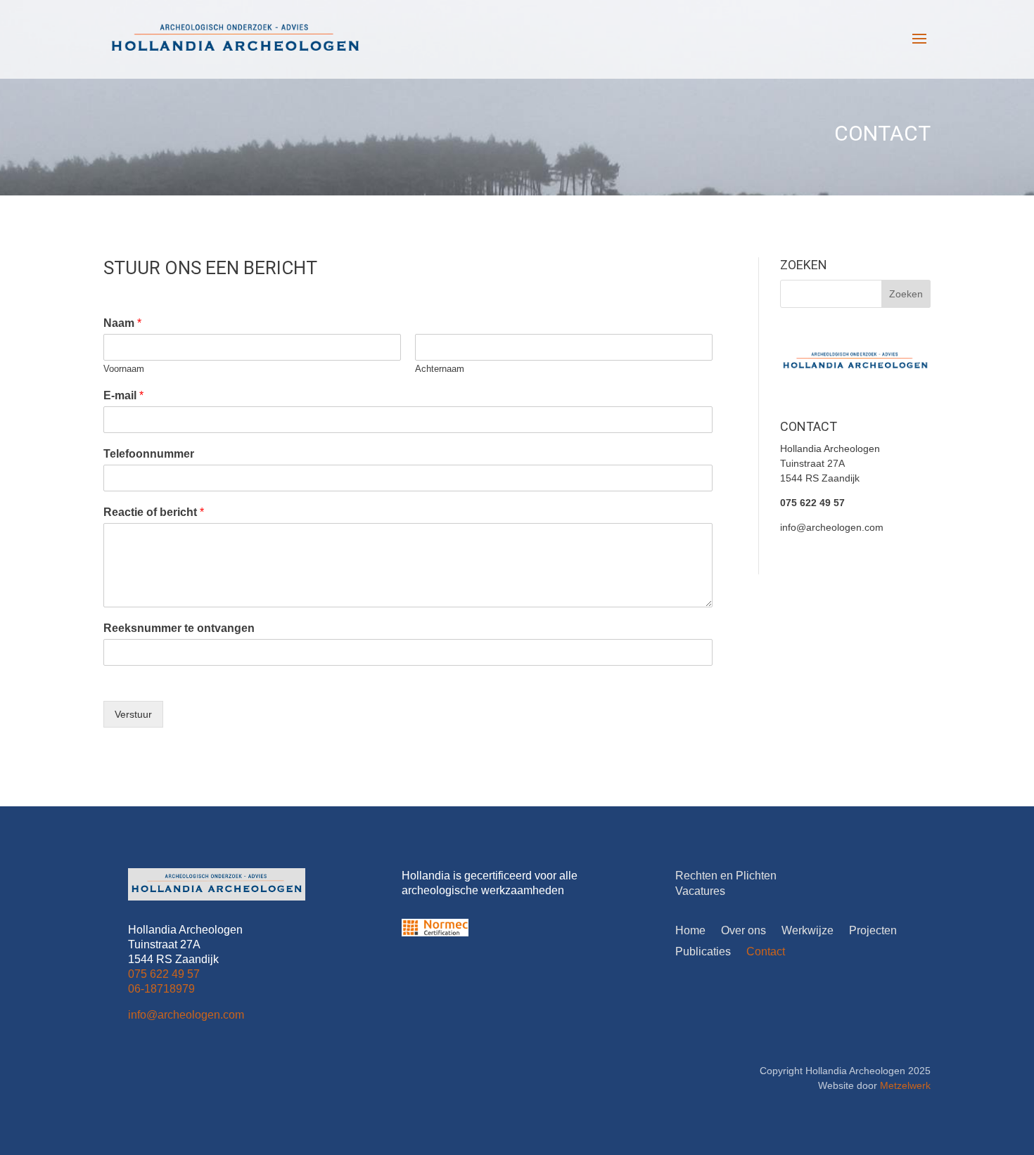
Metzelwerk (905, 1085)
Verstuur (133, 714)
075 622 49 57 (812, 502)
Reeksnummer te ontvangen (179, 628)
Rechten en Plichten (726, 876)
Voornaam (123, 368)
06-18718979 (161, 989)
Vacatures (700, 891)
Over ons (743, 931)
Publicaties (703, 952)
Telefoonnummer (148, 454)
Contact (765, 952)
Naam (122, 323)
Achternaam (439, 368)
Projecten (873, 931)
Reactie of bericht (153, 512)
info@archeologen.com (831, 527)
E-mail (123, 395)
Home (690, 931)
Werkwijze (807, 931)
